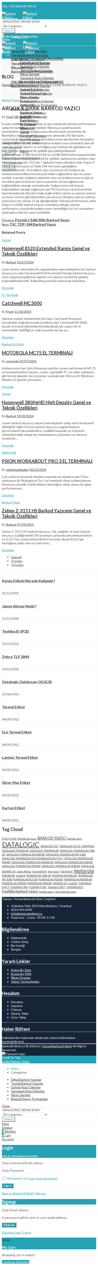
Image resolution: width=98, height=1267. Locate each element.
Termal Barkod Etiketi (56, 1046)
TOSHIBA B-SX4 (19, 887)
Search (8, 30)
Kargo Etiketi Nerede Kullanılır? (28, 580)
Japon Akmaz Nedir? (19, 606)
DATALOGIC (20, 844)
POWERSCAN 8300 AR (64, 875)
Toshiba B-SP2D (15, 631)
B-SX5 (13, 838)
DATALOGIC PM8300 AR (15, 850)
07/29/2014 (25, 524)
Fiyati (10, 117)
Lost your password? (43, 1178)
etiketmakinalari (17, 470)
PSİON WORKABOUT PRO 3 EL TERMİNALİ (47, 461)
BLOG (14, 85)
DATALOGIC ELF (50, 846)
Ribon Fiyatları (21, 978)
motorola (12, 361)
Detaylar (8, 288)
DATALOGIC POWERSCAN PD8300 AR (32, 862)
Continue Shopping (15, 1262)
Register (9, 1225)
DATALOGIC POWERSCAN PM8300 (21, 866)
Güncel (16, 557)
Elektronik (9, 452)
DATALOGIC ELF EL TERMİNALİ (77, 846)
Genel (6, 240)
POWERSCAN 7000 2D (38, 875)
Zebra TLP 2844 (15, 656)
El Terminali (10, 295)
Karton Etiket (13, 808)
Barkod (11, 262)
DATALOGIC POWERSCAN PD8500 (73, 862)
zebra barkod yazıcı (65, 891)
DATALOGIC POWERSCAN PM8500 (61, 866)
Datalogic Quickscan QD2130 (27, 681)
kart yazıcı (53, 871)
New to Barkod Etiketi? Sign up (24, 1193)
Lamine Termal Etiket (20, 757)
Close (25, 1061)
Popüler (16, 561)
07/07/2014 (28, 361)
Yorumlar (17, 565)
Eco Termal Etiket (17, 732)
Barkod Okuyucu (27, 838)
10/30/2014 (25, 416)
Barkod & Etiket (13, 344)
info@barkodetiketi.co (26, 913)
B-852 (5, 838)
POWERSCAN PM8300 (39, 883)
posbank (20, 875)
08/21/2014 (22, 117)
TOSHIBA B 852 (74, 887)
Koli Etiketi (67, 871)
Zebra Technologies (25, 981)
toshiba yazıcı (46, 891)
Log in (8, 1186)
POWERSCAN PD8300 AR (78, 879)
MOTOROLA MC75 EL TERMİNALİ (37, 352)
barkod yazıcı (74, 838)
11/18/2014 (22, 311)
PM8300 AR (8, 875)
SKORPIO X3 (60, 883)
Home (6, 85)
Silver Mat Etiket (16, 782)
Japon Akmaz (24, 871)
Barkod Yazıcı (28, 85)
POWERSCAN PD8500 (14, 883)
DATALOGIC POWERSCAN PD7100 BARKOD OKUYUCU (32, 858)
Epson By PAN (21, 974)
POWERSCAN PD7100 (25, 879)
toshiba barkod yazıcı (20, 891)
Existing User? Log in (16, 1232)
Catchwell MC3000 (22, 303)
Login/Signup (11, 1061)
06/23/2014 (37, 470)
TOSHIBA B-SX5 (37, 887)
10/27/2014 (25, 262)
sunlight (72, 883)
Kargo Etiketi (39, 871)
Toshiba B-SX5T (56, 887)
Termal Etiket (13, 707)
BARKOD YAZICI (52, 838)
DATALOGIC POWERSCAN (44, 850)
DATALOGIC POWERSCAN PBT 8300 (66, 854)
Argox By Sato (21, 970)
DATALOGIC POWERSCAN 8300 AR (25, 854)
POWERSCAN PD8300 (51, 879)
